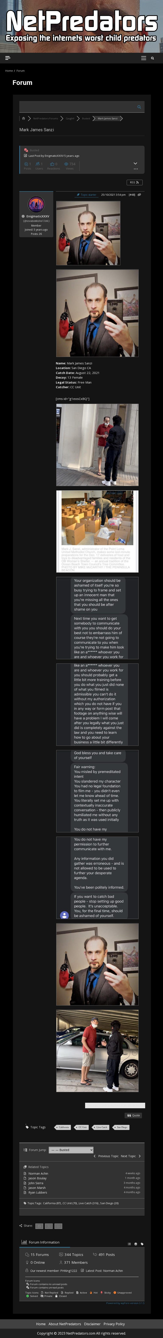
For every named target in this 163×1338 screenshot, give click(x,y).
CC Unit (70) (70, 1203)
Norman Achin (38, 1173)
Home (41, 1324)
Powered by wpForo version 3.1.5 (125, 1303)
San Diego (122, 1127)
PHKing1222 (68, 1271)
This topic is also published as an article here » (115, 1105)
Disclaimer (92, 1324)
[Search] (152, 58)
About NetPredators (65, 1324)
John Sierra (35, 1183)
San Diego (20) (109, 1203)
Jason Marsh (37, 1188)
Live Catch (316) (89, 1203)
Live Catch (102, 1127)
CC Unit (83, 1127)
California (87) (52, 1203)
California (64, 1127)
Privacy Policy (114, 1324)
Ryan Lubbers (37, 1192)
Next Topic (129, 1156)
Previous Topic (108, 1156)
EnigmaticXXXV (54, 156)
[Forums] (23, 118)
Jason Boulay (37, 1178)
